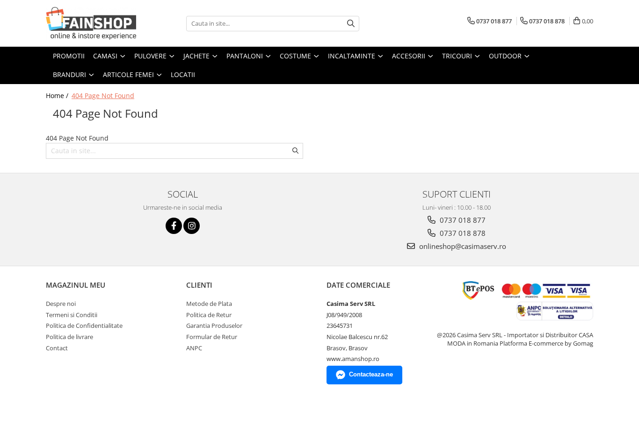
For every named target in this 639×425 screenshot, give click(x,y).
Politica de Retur (209, 315)
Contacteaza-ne (371, 374)
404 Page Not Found (103, 95)
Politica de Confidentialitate (84, 325)
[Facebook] (174, 226)
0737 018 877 (462, 220)
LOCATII (183, 74)
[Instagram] (191, 226)
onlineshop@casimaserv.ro (461, 246)
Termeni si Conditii (71, 315)
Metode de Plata (209, 303)
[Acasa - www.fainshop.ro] (92, 23)
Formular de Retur (211, 337)
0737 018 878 (462, 233)
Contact (57, 348)
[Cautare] (350, 23)
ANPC (194, 348)
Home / (58, 95)
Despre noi (61, 303)
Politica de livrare (69, 337)
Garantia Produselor (214, 325)
